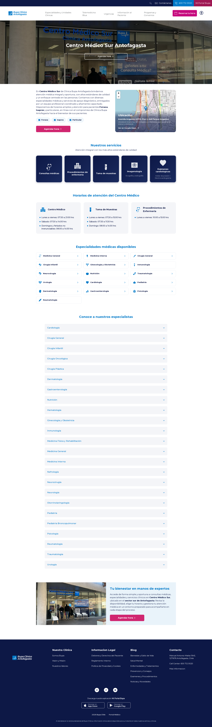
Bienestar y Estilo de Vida (142, 655)
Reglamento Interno (101, 660)
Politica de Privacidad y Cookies (105, 666)
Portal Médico (114, 715)
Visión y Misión (58, 660)
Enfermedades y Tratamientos (144, 666)
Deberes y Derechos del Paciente (107, 655)
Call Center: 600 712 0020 (181, 663)
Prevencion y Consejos (140, 671)
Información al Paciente (125, 13)
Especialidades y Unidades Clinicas (58, 13)
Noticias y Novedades (140, 681)
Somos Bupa (58, 655)
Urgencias (109, 14)
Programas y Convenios (150, 13)
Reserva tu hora (187, 13)
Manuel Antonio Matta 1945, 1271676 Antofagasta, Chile (182, 657)
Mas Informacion (177, 668)
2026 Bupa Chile (98, 715)
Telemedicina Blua (89, 13)
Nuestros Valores (60, 666)
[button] (145, 108)
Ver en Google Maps (127, 128)
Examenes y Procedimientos (143, 676)
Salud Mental (136, 660)
